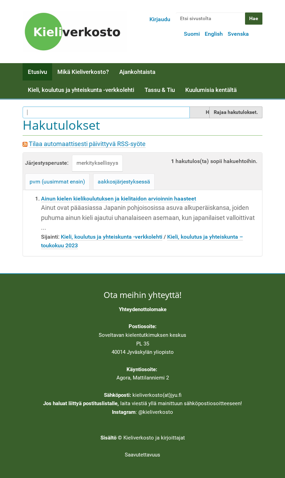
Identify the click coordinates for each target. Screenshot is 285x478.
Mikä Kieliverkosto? (83, 71)
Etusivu (37, 71)
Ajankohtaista (137, 71)
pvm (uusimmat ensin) (57, 181)
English (214, 34)
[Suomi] (75, 31)
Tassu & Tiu (160, 89)
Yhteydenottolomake (142, 309)
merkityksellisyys (97, 163)
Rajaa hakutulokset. (236, 112)
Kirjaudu (159, 19)
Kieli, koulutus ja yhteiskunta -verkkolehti (81, 89)
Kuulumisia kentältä (211, 89)
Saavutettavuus (142, 455)
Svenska (238, 34)
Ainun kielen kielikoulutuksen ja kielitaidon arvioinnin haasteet (118, 198)
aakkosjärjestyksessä (124, 181)
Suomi (192, 34)
